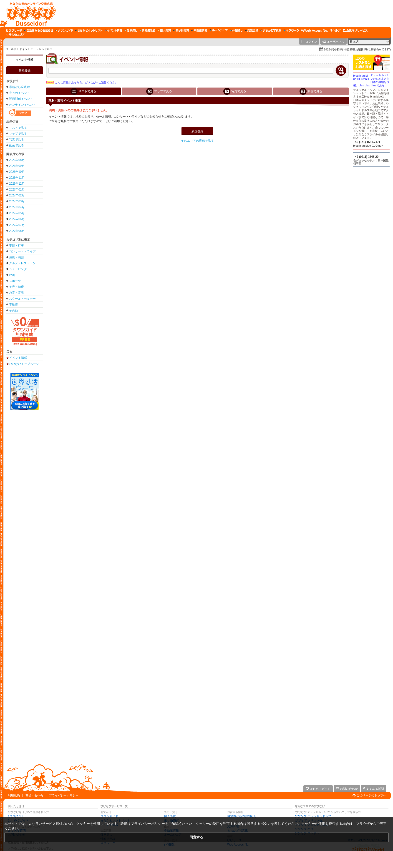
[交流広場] (251, 30)
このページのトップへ (371, 795)
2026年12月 (17, 183)
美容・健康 (16, 286)
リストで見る (18, 127)
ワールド (10, 49)
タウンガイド (109, 816)
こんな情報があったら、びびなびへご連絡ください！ (83, 82)
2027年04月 (17, 207)
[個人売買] (164, 30)
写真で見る (16, 139)
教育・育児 (16, 292)
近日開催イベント (21, 98)
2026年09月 (17, 165)
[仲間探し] (236, 30)
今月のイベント (19, 92)
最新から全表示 (19, 86)
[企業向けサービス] (355, 30)
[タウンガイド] (64, 30)
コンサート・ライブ (22, 251)
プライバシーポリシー (63, 795)
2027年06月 (17, 219)
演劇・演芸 (16, 257)
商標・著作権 (34, 795)
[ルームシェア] (219, 30)
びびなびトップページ (24, 363)
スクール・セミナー (22, 298)
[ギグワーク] (291, 30)
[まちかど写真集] (270, 30)
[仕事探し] (131, 30)
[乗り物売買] (181, 30)
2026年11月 (17, 177)
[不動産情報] (199, 30)
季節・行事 (16, 245)
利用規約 (14, 795)
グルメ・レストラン (22, 263)
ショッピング (18, 269)
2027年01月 (17, 189)
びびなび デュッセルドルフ (313, 816)
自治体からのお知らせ (242, 816)
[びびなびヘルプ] (335, 30)
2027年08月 (17, 230)
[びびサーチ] (14, 30)
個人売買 (170, 816)
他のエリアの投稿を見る (197, 140)
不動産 (13, 304)
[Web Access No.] (314, 30)
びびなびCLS (16, 816)
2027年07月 (17, 224)
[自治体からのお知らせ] (38, 30)
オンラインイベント (22, 104)
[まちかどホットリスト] (89, 30)
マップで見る (18, 133)
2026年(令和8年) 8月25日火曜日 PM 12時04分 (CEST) (357, 49)
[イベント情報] (113, 30)
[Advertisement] (223, 13)
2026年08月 (17, 159)
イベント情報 (24, 59)
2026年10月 (17, 171)
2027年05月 (17, 213)
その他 (13, 310)
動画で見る (16, 145)
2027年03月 (17, 201)
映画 (12, 275)
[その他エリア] (15, 34)
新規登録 (24, 70)
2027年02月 (17, 195)
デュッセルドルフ (41, 49)
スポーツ (15, 280)
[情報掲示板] (147, 30)
